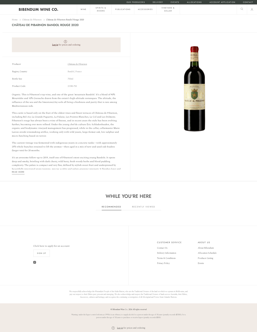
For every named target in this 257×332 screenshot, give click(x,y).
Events (175, 2)
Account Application (222, 2)
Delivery (158, 2)
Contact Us (162, 248)
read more (18, 172)
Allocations (194, 2)
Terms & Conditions (166, 258)
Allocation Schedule (207, 253)
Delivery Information (166, 253)
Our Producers (136, 2)
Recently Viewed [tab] (143, 206)
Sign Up (41, 253)
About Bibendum (206, 248)
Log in (120, 327)
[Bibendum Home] (38, 9)
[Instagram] (34, 263)
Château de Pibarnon (32, 19)
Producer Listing (205, 258)
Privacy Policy (163, 263)
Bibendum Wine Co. (120, 309)
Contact (248, 2)
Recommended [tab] (111, 206)
